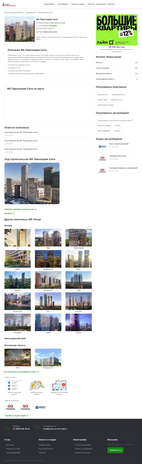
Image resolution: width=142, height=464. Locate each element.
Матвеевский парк (118, 94)
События (110, 4)
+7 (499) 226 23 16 (21, 429)
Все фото (8, 213)
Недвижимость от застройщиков (33, 460)
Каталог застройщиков (84, 449)
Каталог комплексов (83, 445)
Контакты (10, 445)
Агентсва (91, 4)
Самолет (117, 131)
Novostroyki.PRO (13, 453)
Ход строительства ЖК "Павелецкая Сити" (21, 132)
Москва (99, 62)
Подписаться (115, 450)
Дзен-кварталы (103, 94)
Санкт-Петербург (102, 68)
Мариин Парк (102, 100)
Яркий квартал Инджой (105, 105)
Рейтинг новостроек (83, 453)
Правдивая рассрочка (117, 156)
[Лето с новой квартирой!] (101, 146)
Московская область (104, 73)
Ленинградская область (105, 79)
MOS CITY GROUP (104, 126)
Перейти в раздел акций (15, 416)
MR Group (53, 26)
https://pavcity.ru (50, 32)
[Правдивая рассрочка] (101, 159)
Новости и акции (77, 4)
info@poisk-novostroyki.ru (55, 429)
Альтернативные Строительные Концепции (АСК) (115, 120)
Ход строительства (46, 449)
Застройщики (63, 4)
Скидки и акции (45, 445)
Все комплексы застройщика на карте (20, 372)
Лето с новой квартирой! (118, 144)
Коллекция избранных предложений (123, 168)
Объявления (101, 4)
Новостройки (49, 4)
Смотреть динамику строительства (19, 209)
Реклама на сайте (13, 449)
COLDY (117, 126)
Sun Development (104, 131)
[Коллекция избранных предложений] (101, 171)
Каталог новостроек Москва (13, 13)
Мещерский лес (116, 100)
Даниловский (30, 13)
